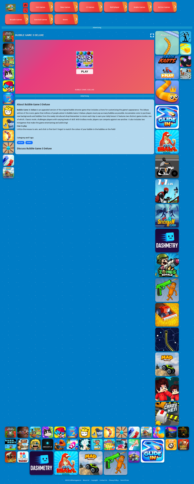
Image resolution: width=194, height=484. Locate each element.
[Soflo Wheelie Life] (167, 166)
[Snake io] (167, 43)
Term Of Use (124, 480)
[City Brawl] (167, 142)
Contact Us (103, 480)
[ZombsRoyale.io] (167, 265)
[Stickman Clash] (167, 216)
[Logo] (11, 8)
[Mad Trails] (167, 364)
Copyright (94, 480)
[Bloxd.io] (167, 389)
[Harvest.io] (167, 315)
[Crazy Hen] (167, 413)
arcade (20, 142)
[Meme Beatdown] (167, 290)
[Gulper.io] (167, 339)
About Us (86, 480)
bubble (29, 142)
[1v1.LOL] (167, 191)
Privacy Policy (114, 480)
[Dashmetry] (167, 240)
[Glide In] (167, 117)
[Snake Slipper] (167, 92)
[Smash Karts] (167, 67)
